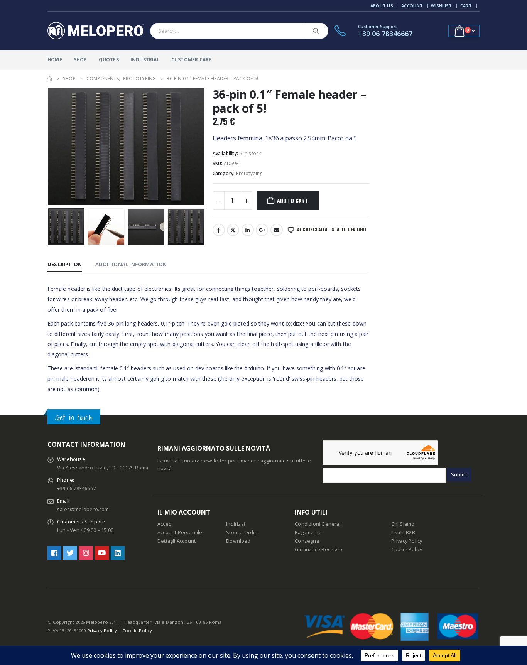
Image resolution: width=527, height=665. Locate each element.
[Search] (316, 31)
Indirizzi (235, 524)
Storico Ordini (242, 532)
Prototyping (249, 173)
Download (238, 541)
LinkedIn (248, 230)
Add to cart (292, 200)
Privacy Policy (406, 541)
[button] (49, 146)
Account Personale (179, 532)
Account (412, 5)
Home (54, 59)
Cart (466, 5)
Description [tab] (64, 264)
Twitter (233, 230)
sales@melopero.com (83, 509)
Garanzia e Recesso (318, 549)
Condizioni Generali (318, 524)
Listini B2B (403, 532)
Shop (80, 59)
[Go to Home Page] (49, 78)
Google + (262, 230)
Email (276, 230)
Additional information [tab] (131, 264)
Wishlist (441, 5)
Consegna (307, 541)
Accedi (165, 524)
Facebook (219, 230)
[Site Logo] (95, 31)
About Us (381, 5)
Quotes (109, 59)
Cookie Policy (406, 549)
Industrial (145, 59)
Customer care (191, 59)
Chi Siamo (403, 524)
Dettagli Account (176, 541)
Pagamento (308, 532)
